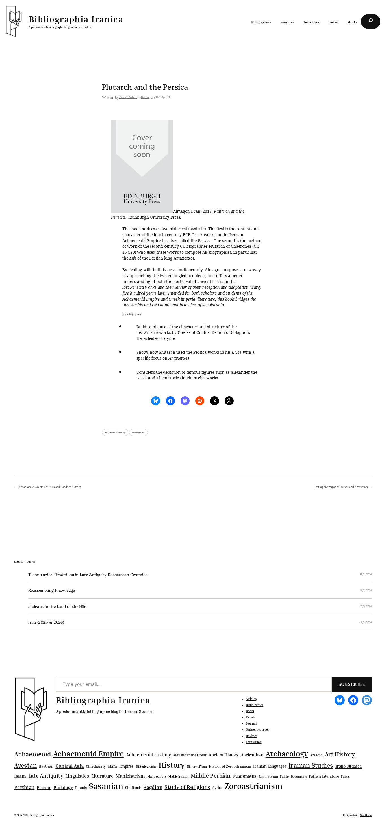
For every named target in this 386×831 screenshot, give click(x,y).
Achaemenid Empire (88, 753)
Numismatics (245, 776)
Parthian (24, 787)
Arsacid (316, 755)
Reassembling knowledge (51, 590)
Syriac (217, 788)
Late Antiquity (45, 775)
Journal (251, 723)
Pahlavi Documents (293, 776)
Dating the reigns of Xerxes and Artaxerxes (341, 486)
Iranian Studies (311, 765)
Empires (126, 766)
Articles (251, 699)
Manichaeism (130, 776)
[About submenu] (356, 22)
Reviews (251, 736)
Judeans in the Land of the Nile (57, 606)
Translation (254, 742)
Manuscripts (156, 776)
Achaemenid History (115, 432)
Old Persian (268, 776)
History (172, 764)
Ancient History (224, 754)
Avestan (25, 765)
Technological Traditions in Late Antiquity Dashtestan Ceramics (87, 574)
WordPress (366, 815)
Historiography (146, 766)
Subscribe (352, 684)
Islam (20, 775)
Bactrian (46, 766)
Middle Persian (211, 775)
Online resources (257, 730)
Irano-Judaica (348, 766)
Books (145, 97)
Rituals (80, 788)
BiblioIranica (254, 705)
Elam (112, 766)
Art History (340, 754)
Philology (63, 787)
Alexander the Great (189, 755)
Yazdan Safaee (128, 97)
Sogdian (153, 787)
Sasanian (106, 786)
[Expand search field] (370, 21)
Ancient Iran (252, 754)
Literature (102, 776)
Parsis (345, 776)
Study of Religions (187, 787)
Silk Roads (133, 788)
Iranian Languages (269, 766)
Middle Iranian (178, 776)
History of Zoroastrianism (230, 766)
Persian (44, 787)
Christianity (95, 766)
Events (250, 717)
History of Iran (197, 766)
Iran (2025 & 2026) (46, 622)
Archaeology (287, 753)
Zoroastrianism (254, 786)
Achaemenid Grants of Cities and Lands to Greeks (49, 486)
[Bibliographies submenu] (270, 22)
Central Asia (69, 766)
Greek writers (138, 432)
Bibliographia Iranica (76, 19)
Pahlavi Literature (324, 776)
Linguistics (77, 776)
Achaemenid (32, 754)
